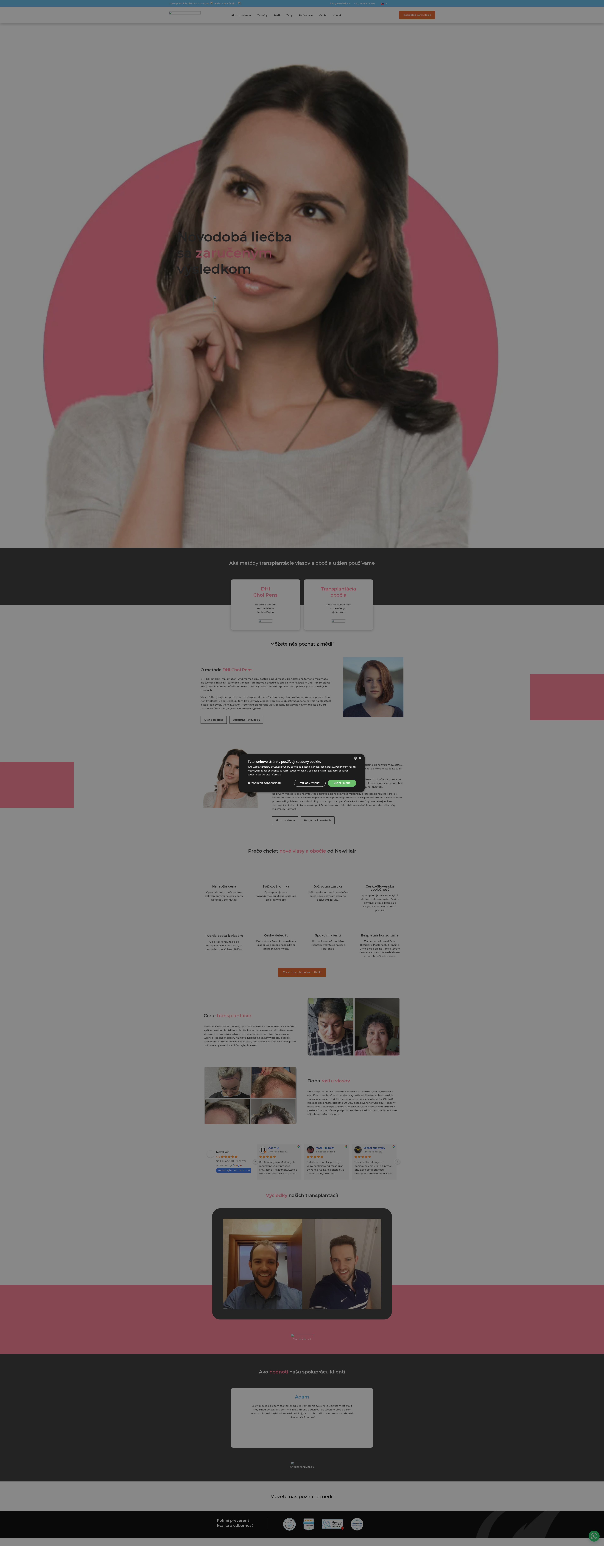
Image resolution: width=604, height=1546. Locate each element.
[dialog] (302, 773)
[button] (264, 783)
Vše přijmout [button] (342, 782)
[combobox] (355, 758)
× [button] (360, 758)
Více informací (273, 774)
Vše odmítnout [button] (309, 782)
